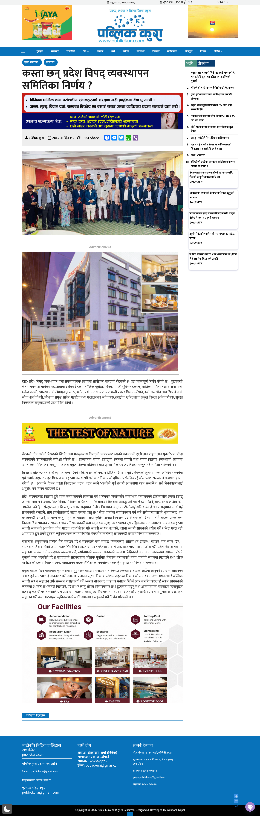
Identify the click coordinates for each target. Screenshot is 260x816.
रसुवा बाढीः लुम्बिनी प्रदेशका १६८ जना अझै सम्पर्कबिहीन (211, 107)
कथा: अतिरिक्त (198, 155)
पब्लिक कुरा (36, 138)
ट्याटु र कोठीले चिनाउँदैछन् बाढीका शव (210, 138)
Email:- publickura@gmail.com (40, 771)
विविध (217, 51)
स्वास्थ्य (141, 51)
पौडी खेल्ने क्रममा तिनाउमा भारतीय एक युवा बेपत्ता (212, 129)
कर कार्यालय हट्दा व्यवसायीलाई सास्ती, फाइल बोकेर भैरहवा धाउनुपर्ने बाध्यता (212, 215)
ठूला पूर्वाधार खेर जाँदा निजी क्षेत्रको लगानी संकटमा (211, 96)
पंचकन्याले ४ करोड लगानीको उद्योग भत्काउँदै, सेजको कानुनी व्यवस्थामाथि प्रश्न (211, 175)
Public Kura (104, 810)
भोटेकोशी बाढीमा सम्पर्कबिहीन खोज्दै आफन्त (212, 88)
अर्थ (113, 51)
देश (84, 51)
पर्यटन (126, 51)
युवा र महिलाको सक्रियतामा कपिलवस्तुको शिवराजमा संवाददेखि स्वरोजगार (211, 146)
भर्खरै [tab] (189, 63)
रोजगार (156, 51)
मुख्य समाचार (31, 62)
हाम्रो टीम (84, 745)
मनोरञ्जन (172, 51)
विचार (203, 51)
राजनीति (71, 51)
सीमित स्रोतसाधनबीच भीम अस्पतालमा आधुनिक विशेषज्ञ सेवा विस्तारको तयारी (213, 256)
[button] (7, 809)
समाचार (55, 51)
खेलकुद (188, 51)
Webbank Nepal (176, 810)
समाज (100, 51)
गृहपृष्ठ (40, 51)
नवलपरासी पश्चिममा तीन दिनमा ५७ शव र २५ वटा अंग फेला (213, 118)
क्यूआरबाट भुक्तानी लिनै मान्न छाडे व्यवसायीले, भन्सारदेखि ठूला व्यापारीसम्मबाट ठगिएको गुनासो (213, 77)
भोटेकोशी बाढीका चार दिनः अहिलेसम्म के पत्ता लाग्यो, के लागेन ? (213, 164)
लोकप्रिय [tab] (203, 63)
